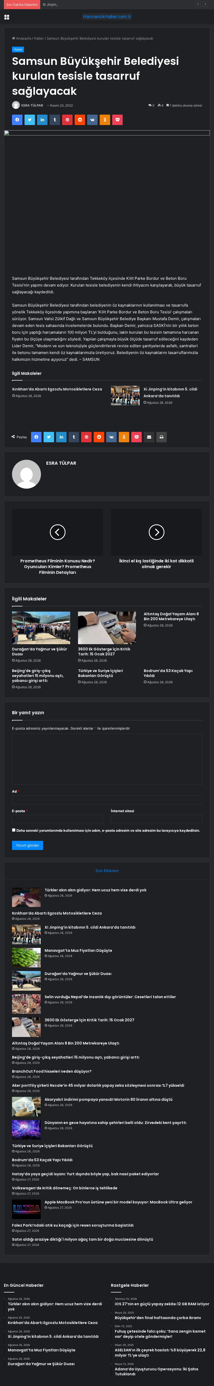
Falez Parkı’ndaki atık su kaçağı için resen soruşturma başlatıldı (73, 1225)
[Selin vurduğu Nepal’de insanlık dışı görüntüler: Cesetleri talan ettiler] (26, 1004)
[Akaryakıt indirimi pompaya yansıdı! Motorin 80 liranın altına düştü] (26, 1106)
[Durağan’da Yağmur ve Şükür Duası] (41, 628)
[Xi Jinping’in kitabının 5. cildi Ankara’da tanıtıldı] (125, 395)
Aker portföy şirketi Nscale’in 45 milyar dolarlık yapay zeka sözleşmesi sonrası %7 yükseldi (98, 1085)
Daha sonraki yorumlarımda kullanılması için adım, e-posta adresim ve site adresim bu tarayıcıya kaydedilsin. (108, 830)
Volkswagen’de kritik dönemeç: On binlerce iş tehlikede (64, 1188)
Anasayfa (23, 38)
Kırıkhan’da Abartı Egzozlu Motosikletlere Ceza (57, 389)
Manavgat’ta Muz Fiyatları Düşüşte (78, 950)
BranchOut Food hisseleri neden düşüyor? (52, 1071)
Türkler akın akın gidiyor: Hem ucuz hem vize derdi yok (95, 890)
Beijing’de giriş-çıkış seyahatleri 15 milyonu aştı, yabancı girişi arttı (38, 675)
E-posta (20, 811)
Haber (39, 38)
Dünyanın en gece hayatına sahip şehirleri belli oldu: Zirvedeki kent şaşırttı (115, 1122)
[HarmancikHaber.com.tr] (107, 16)
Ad (15, 791)
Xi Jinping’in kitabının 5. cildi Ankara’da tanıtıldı (80, 4)
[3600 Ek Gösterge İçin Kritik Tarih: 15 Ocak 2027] (107, 628)
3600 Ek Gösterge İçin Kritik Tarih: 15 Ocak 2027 (104, 652)
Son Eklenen (107, 870)
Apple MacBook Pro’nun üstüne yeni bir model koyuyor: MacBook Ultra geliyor (118, 1202)
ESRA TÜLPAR (32, 105)
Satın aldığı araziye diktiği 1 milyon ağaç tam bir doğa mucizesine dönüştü (82, 1239)
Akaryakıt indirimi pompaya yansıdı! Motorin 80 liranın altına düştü (109, 1099)
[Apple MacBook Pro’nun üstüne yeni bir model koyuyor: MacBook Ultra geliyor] (26, 1209)
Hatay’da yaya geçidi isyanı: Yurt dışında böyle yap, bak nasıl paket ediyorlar (85, 1174)
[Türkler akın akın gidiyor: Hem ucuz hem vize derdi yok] (26, 897)
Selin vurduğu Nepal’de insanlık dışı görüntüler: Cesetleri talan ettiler (110, 996)
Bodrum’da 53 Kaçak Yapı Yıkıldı (168, 673)
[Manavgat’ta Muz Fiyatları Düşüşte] (26, 957)
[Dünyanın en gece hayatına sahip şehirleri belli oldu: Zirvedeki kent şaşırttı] (26, 1130)
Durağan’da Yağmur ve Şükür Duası (39, 652)
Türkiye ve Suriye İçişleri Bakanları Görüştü (100, 673)
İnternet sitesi (122, 811)
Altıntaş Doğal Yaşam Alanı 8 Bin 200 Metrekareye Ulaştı (171, 616)
